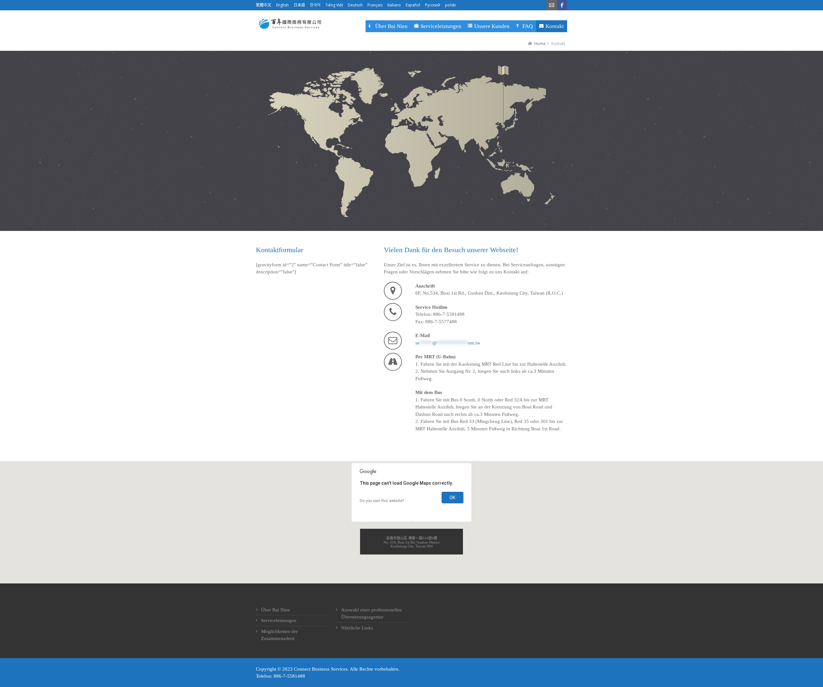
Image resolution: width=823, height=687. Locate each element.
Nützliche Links (357, 627)
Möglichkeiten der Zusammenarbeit (279, 635)
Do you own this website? (382, 501)
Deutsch (355, 5)
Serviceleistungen (278, 620)
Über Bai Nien (275, 609)
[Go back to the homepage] (289, 23)
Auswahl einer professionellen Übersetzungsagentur (371, 613)
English (282, 5)
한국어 (315, 5)
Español (413, 5)
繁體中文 (263, 5)
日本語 (299, 5)
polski (450, 5)
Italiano (394, 5)
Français (375, 5)
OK (452, 497)
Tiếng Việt (334, 5)
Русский (432, 5)
